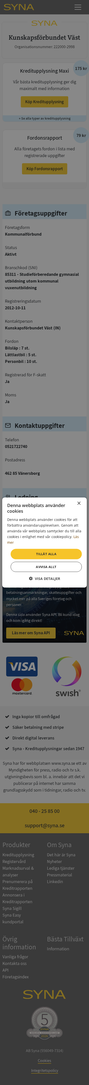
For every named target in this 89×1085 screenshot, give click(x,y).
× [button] (79, 503)
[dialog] (44, 543)
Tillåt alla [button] (46, 554)
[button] (44, 578)
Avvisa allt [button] (46, 566)
